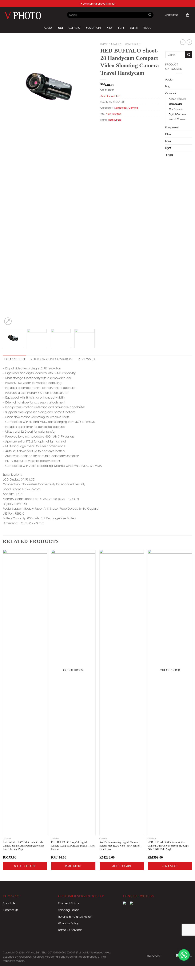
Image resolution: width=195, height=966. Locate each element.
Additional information (51, 359)
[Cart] (187, 15)
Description (14, 359)
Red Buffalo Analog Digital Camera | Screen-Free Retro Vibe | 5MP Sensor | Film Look (120, 846)
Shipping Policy (68, 910)
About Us (9, 903)
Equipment (93, 27)
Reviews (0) (87, 359)
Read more (73, 866)
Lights (133, 27)
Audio (48, 27)
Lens (121, 27)
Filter (109, 27)
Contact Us (171, 14)
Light (168, 148)
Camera (74, 27)
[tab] (14, 359)
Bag (60, 27)
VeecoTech (25, 956)
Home (103, 43)
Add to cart (121, 866)
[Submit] (150, 15)
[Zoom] (8, 321)
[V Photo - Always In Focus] (26, 15)
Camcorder (133, 43)
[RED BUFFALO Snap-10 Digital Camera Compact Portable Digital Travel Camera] (73, 692)
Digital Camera (177, 114)
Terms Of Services (70, 930)
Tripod (147, 27)
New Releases (113, 113)
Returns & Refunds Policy (74, 916)
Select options (25, 866)
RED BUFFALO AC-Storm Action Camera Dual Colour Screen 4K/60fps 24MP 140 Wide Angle (168, 846)
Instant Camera (177, 119)
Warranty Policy (68, 923)
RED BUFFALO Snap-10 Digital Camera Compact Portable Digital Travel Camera (73, 846)
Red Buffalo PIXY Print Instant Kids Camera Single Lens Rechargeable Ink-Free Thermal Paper (24, 846)
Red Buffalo (114, 119)
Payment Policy (68, 903)
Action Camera (177, 99)
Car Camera (176, 109)
